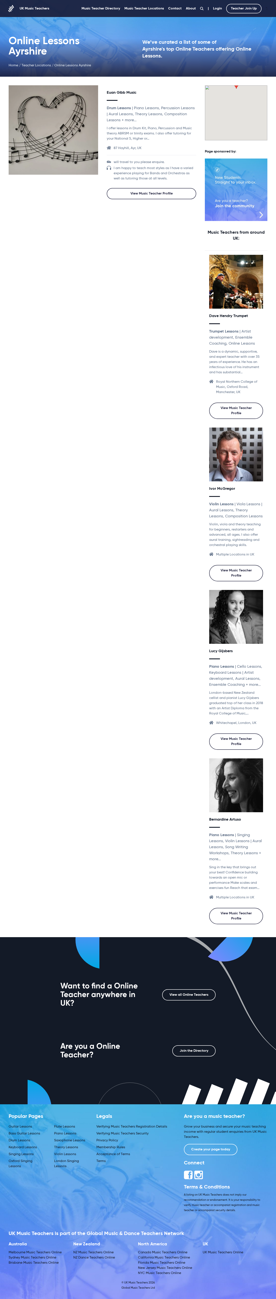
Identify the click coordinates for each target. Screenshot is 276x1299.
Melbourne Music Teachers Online (35, 1252)
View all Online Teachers (188, 995)
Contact (175, 8)
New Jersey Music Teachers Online (165, 1268)
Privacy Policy (107, 1140)
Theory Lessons (66, 1147)
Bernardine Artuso (225, 819)
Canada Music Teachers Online (162, 1252)
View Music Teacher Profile (151, 193)
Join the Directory (194, 1051)
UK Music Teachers (34, 8)
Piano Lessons (65, 1133)
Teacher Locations (36, 65)
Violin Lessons (65, 1154)
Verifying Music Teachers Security (122, 1133)
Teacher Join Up (244, 8)
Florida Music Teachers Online (161, 1263)
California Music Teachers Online (164, 1257)
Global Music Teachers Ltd (138, 1288)
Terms (101, 1161)
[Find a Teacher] (202, 8)
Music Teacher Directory (101, 8)
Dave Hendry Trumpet (228, 316)
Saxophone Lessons (69, 1140)
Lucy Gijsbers (221, 651)
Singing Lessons (21, 1154)
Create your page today (210, 1149)
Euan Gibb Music (121, 93)
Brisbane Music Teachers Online (34, 1263)
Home (13, 65)
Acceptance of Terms (113, 1154)
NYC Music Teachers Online (159, 1273)
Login (217, 8)
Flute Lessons (64, 1126)
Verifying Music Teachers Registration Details (131, 1126)
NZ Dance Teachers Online (94, 1257)
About (191, 8)
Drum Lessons (19, 1140)
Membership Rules (110, 1147)
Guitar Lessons (20, 1126)
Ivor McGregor (222, 489)
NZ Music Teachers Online (93, 1252)
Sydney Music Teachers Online (32, 1257)
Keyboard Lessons (23, 1147)
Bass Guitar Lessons (24, 1133)
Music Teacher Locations (144, 8)
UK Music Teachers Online (223, 1252)
